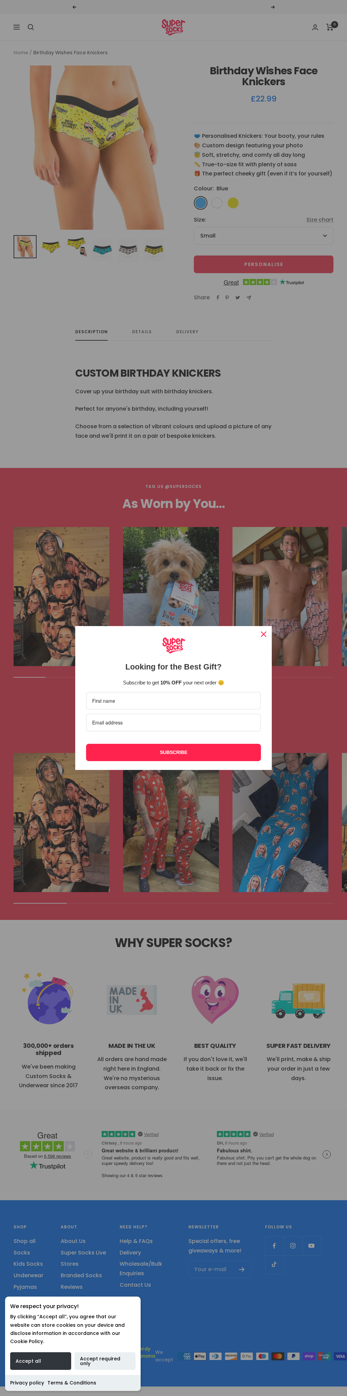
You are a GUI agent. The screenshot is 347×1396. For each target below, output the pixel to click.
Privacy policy (27, 1382)
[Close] (264, 634)
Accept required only (100, 1361)
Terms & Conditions (71, 1382)
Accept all (28, 1361)
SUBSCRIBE (173, 752)
